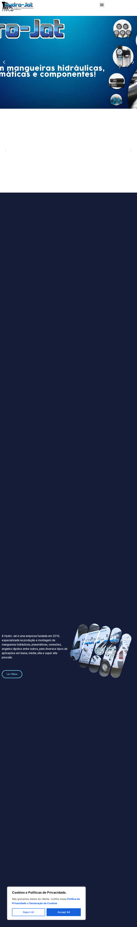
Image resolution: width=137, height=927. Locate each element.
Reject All (28, 912)
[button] (102, 5)
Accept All (64, 912)
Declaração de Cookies (43, 903)
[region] (46, 903)
